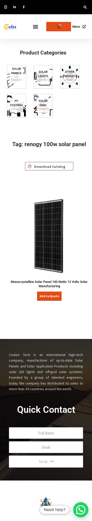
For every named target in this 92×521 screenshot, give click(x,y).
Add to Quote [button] (49, 296)
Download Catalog (49, 166)
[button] (85, 7)
